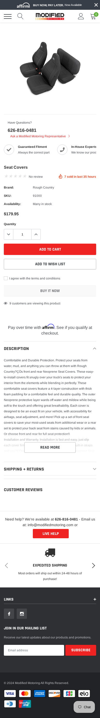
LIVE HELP (51, 533)
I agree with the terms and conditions (34, 278)
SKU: (8, 196)
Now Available (57, 5)
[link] (9, 614)
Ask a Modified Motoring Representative (38, 136)
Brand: (9, 187)
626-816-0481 (22, 130)
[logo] (50, 16)
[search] (20, 16)
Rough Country (43, 187)
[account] (81, 16)
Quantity (10, 224)
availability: (12, 204)
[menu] (8, 16)
